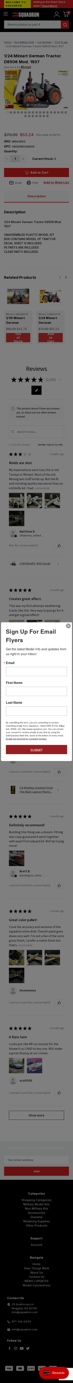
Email (10, 662)
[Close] (68, 625)
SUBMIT (36, 750)
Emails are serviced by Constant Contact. (26, 738)
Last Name (14, 702)
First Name (14, 682)
